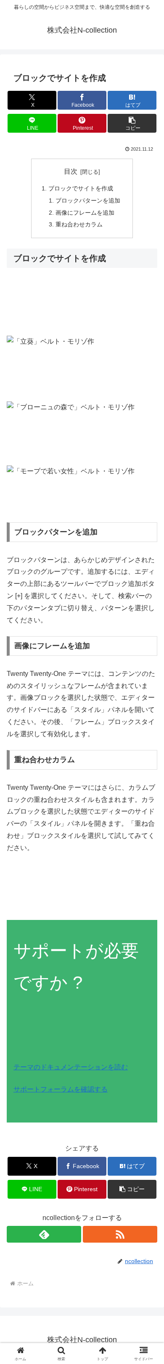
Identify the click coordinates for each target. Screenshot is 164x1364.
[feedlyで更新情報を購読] (44, 1234)
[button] (132, 123)
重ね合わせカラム (79, 224)
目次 (70, 171)
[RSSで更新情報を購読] (120, 1234)
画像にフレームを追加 (85, 212)
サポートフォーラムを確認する (60, 1089)
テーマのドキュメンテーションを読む (70, 1067)
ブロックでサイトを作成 (80, 188)
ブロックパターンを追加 (88, 200)
